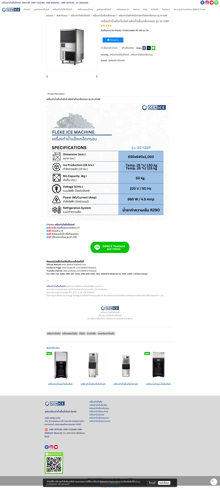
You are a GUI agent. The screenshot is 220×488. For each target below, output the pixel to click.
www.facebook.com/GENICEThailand (79, 267)
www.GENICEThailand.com (74, 264)
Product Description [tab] (56, 93)
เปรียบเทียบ (129, 47)
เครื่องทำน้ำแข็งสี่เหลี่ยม (98, 405)
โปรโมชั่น (154, 9)
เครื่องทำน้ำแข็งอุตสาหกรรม (99, 421)
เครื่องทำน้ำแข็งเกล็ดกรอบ (142, 54)
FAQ (145, 9)
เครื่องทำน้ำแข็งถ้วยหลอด (99, 417)
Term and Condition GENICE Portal (189, 9)
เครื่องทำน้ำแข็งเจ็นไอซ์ (62, 9)
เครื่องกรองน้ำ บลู (85, 9)
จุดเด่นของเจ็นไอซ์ (41, 9)
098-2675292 (67, 2)
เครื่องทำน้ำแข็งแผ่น (96, 414)
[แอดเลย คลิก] (110, 247)
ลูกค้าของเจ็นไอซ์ (103, 9)
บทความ (136, 9)
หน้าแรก (26, 9)
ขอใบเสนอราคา (123, 9)
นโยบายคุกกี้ (65, 484)
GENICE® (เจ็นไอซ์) (116, 60)
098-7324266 (38, 2)
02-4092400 (82, 2)
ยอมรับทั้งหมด (164, 483)
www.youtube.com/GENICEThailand (79, 270)
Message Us (114, 40)
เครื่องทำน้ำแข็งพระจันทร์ (98, 411)
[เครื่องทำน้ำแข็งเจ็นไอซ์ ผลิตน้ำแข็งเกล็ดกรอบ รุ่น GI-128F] (72, 45)
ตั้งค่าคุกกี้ (152, 483)
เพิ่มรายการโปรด (110, 47)
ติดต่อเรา (166, 9)
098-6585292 (53, 2)
